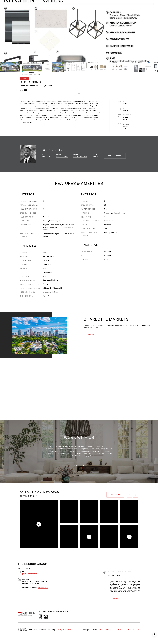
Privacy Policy (130, 591)
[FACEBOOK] (119, 629)
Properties (85, 7)
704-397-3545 (43, 588)
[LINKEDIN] (128, 629)
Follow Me (115, 495)
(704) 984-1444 (62, 157)
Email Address (114, 575)
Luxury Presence (63, 629)
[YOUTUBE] (133, 629)
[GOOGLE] (138, 629)
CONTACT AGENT (114, 156)
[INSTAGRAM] (123, 629)
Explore (91, 335)
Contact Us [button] (79, 465)
